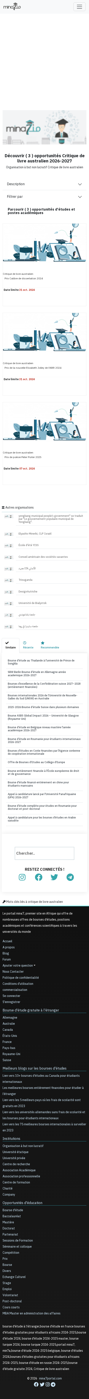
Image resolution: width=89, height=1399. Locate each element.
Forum (7, 959)
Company (9, 1194)
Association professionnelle (21, 1176)
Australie (9, 1023)
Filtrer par (15, 196)
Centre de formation (16, 1182)
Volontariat (10, 1295)
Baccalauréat (12, 1216)
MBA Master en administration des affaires (31, 1313)
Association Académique (19, 1170)
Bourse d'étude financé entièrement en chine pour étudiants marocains (38, 783)
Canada (8, 1030)
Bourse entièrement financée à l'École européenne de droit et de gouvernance (43, 772)
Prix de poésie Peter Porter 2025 (23, 457)
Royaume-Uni (11, 1054)
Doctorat (9, 1228)
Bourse (7, 1265)
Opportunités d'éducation (22, 1203)
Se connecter (11, 996)
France (7, 1042)
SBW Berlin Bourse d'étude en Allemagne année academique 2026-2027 (37, 673)
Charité (8, 1188)
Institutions (11, 1138)
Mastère (8, 1222)
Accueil (7, 941)
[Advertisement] (44, 58)
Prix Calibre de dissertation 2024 (24, 278)
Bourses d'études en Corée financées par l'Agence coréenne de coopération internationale (44, 752)
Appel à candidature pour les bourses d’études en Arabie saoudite (42, 819)
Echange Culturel (14, 1277)
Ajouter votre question (18, 965)
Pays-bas (9, 1048)
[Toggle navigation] (79, 6)
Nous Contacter (13, 971)
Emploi (7, 1289)
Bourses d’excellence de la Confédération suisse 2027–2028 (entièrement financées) (44, 685)
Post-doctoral (12, 1301)
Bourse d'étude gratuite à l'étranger (31, 1010)
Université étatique (16, 1152)
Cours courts (11, 1307)
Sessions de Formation (18, 1240)
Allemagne (10, 1017)
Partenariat (10, 1234)
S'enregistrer (11, 1002)
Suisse (7, 1060)
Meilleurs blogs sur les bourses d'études (35, 1068)
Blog (6, 953)
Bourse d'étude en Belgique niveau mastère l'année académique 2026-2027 (39, 728)
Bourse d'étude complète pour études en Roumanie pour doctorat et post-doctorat (42, 807)
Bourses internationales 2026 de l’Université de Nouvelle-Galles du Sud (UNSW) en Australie (42, 697)
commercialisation (15, 990)
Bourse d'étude (13, 1210)
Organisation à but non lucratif (23, 1146)
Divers (7, 1271)
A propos (9, 947)
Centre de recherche (16, 1164)
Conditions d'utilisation (18, 984)
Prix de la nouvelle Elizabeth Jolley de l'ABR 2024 (33, 368)
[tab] (10, 645)
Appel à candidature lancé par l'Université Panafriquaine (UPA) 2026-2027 (42, 795)
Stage (7, 1283)
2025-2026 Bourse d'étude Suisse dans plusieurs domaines (43, 707)
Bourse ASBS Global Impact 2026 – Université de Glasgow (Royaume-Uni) (43, 717)
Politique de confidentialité (21, 977)
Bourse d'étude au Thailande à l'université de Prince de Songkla (41, 662)
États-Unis (10, 1036)
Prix (5, 1259)
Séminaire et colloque (17, 1246)
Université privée (14, 1158)
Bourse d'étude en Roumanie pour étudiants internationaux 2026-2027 (44, 740)
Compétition (11, 1252)
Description (16, 184)
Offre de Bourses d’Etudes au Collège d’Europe (36, 762)
